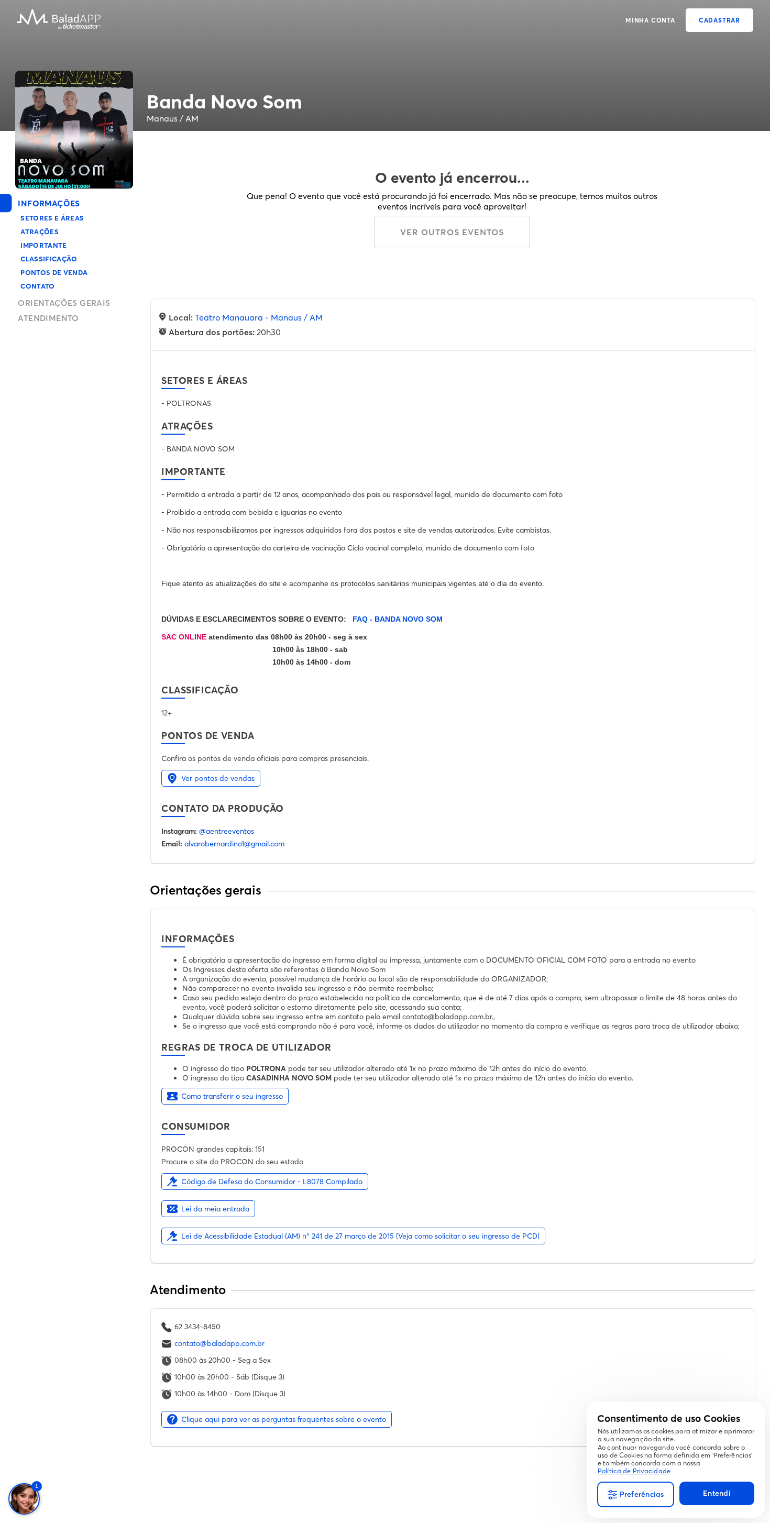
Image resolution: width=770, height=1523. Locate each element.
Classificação (48, 259)
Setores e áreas (52, 218)
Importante (43, 245)
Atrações (39, 231)
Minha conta (650, 20)
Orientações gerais (64, 303)
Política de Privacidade (634, 1471)
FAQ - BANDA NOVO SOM (398, 619)
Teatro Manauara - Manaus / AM (259, 317)
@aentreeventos (226, 831)
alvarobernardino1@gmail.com (234, 843)
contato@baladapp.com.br (219, 1343)
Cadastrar (719, 20)
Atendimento (48, 318)
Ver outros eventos (452, 232)
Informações (49, 203)
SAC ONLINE (184, 637)
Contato (37, 286)
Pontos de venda (53, 272)
